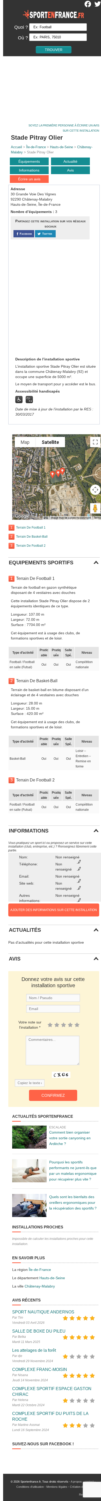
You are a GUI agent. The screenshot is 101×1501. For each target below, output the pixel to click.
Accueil (16, 147)
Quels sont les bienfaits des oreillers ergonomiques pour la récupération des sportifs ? (73, 1202)
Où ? (23, 37)
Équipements (29, 161)
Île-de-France (36, 147)
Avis (70, 170)
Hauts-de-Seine (61, 147)
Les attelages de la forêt (34, 1350)
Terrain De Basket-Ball (32, 536)
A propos (76, 1481)
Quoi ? (21, 27)
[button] (58, 473)
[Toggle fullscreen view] (95, 442)
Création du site (80, 1486)
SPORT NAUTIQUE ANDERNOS (43, 1312)
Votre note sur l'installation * (29, 1024)
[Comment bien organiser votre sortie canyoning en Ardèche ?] (29, 1137)
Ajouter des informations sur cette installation (53, 910)
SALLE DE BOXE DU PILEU (39, 1331)
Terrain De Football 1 (31, 527)
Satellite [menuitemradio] (50, 442)
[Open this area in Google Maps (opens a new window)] (22, 516)
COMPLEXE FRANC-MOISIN (39, 1369)
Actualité (70, 161)
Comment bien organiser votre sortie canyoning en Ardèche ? (70, 1138)
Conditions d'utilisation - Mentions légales (41, 1486)
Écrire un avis (29, 179)
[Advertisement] (50, 88)
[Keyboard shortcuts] (45, 518)
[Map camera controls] (95, 490)
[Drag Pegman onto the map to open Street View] (95, 508)
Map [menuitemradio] (25, 442)
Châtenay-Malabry (40, 1286)
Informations (29, 170)
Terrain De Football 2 (31, 545)
